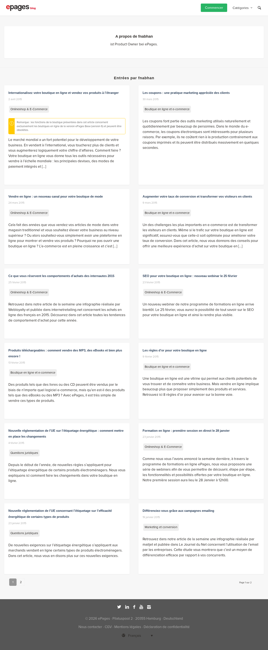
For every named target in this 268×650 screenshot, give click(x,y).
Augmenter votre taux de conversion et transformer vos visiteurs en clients (197, 196)
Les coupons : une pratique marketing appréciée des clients (186, 92)
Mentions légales (127, 627)
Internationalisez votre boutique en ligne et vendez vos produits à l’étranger (63, 92)
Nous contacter (90, 627)
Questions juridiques (24, 453)
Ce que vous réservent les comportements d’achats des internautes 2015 (61, 276)
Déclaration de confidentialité (167, 627)
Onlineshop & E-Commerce (29, 109)
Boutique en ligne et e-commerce (167, 109)
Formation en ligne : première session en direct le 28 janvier (186, 430)
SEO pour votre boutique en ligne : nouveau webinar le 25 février (190, 276)
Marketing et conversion (161, 527)
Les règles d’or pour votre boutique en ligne (175, 350)
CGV (108, 627)
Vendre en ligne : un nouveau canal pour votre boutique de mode (55, 196)
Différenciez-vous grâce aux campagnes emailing (178, 510)
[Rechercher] (259, 8)
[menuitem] (214, 8)
